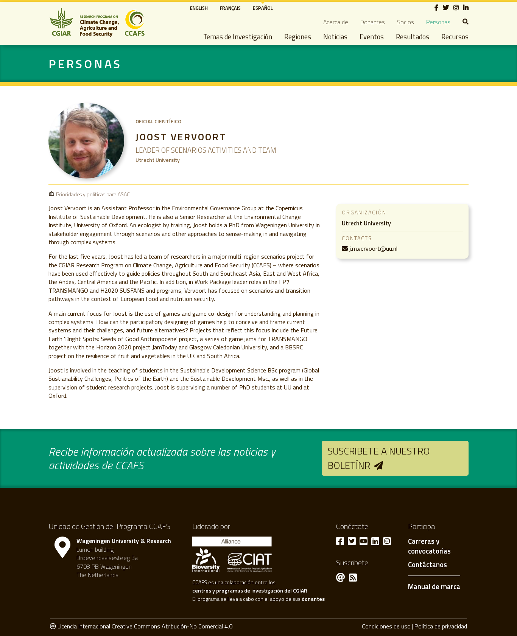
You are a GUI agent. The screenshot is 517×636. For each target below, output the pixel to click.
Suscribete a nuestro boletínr (379, 458)
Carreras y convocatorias (429, 546)
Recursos (455, 36)
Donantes (372, 21)
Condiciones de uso (386, 626)
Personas (438, 21)
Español (263, 8)
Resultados (412, 36)
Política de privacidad (440, 626)
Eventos (372, 36)
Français (230, 8)
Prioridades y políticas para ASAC (93, 194)
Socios (405, 21)
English (199, 8)
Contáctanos (427, 565)
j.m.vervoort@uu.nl (373, 248)
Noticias (335, 36)
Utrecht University (366, 223)
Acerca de (335, 21)
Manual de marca (434, 586)
